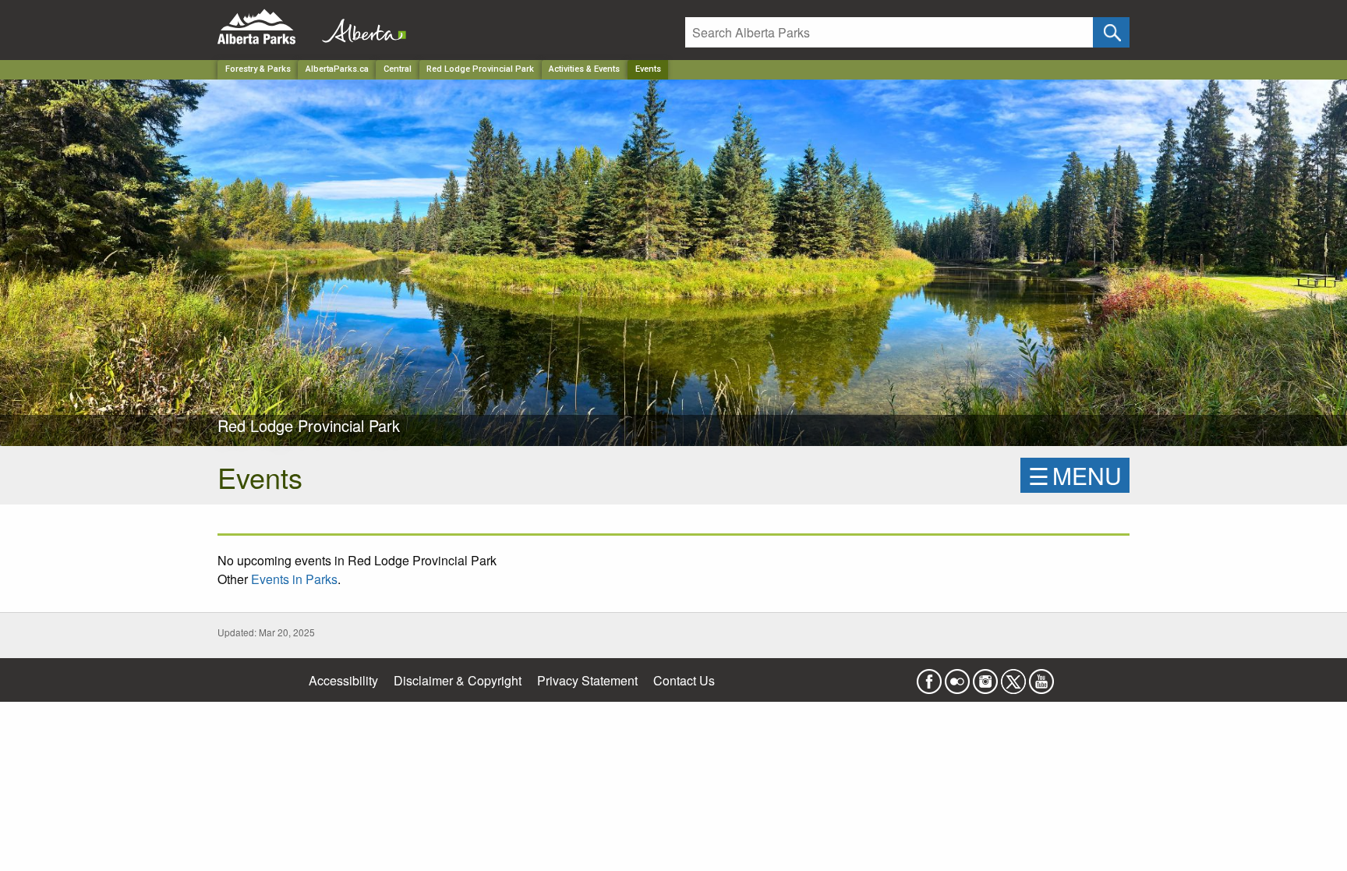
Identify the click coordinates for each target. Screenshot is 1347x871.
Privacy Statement (587, 680)
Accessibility (343, 680)
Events (648, 69)
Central (398, 69)
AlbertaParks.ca (337, 69)
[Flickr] (957, 676)
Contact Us (684, 680)
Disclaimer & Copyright (457, 680)
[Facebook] (929, 676)
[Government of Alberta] (359, 27)
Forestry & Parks (258, 69)
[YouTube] (1041, 676)
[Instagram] (985, 676)
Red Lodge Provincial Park (480, 69)
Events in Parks (294, 579)
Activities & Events (584, 69)
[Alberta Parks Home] (266, 27)
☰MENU (1075, 475)
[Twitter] (1013, 676)
